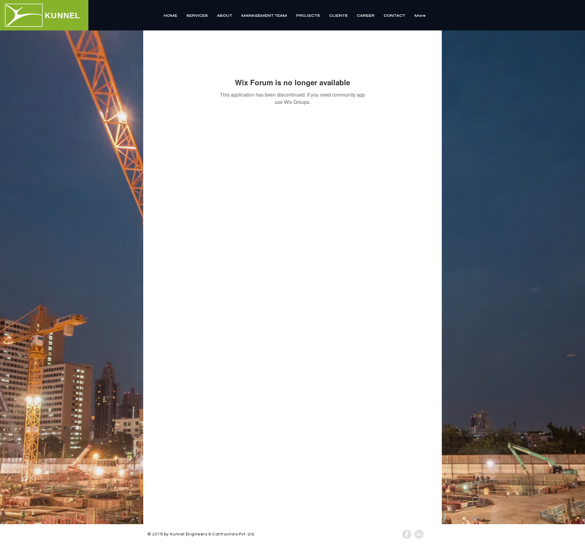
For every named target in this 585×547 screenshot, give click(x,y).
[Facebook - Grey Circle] (406, 534)
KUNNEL (62, 15)
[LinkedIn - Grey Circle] (419, 534)
